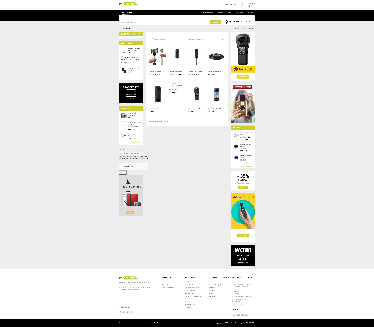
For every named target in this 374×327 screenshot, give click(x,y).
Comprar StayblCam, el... (156, 71)
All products (136, 142)
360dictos (212, 287)
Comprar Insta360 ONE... (195, 109)
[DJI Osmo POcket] (243, 217)
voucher (157, 323)
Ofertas (164, 282)
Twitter (124, 312)
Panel (150, 39)
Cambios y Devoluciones (193, 296)
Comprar (131, 98)
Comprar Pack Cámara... (176, 71)
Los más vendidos (168, 287)
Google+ (131, 312)
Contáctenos (189, 302)
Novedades (239, 12)
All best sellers (135, 77)
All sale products (246, 166)
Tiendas (188, 307)
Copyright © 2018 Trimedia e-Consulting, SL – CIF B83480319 (235, 323)
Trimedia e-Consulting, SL (219, 277)
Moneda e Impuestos (192, 299)
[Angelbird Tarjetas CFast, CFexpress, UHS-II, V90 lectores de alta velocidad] (131, 195)
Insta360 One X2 (173, 89)
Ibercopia (212, 290)
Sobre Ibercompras (207, 12)
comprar (243, 187)
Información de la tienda (242, 277)
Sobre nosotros (190, 290)
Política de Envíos (191, 282)
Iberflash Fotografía (215, 285)
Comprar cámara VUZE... (215, 71)
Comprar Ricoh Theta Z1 (156, 109)
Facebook (120, 312)
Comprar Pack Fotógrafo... (196, 71)
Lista (153, 39)
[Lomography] (243, 103)
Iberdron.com (213, 282)
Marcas (250, 12)
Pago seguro (189, 293)
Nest (210, 293)
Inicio (230, 12)
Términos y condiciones (193, 287)
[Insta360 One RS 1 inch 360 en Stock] (243, 56)
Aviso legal (189, 285)
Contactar (220, 12)
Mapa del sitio (190, 304)
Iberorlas (212, 296)
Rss (127, 312)
